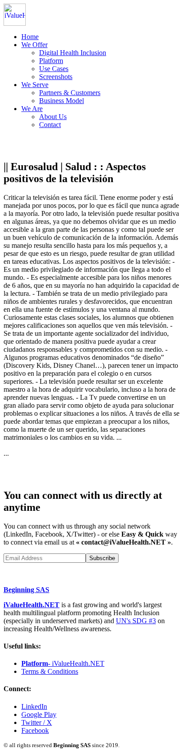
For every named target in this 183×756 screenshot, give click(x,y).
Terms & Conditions (49, 671)
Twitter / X (36, 722)
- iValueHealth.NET (62, 663)
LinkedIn (34, 706)
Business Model (61, 100)
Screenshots (55, 76)
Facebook (35, 730)
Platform (51, 60)
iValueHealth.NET (32, 605)
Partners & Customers (69, 92)
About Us (53, 116)
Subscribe (102, 558)
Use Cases (53, 68)
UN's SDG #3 (136, 621)
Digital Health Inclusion (72, 52)
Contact (50, 124)
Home (30, 36)
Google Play (38, 714)
